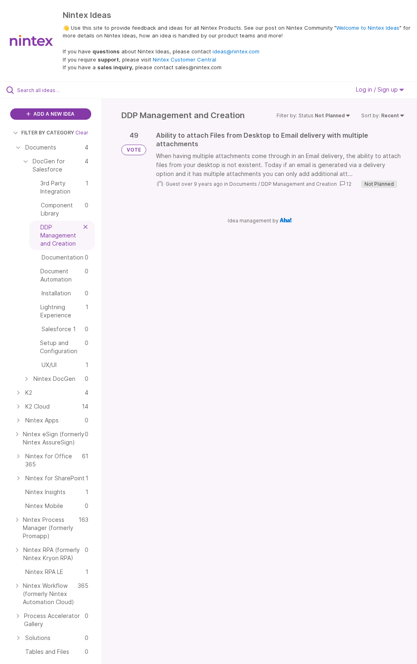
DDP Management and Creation (299, 184)
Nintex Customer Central (184, 59)
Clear (81, 133)
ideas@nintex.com (236, 51)
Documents (243, 184)
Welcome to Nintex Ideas (367, 27)
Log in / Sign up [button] (377, 89)
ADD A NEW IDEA (53, 114)
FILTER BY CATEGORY (47, 133)
